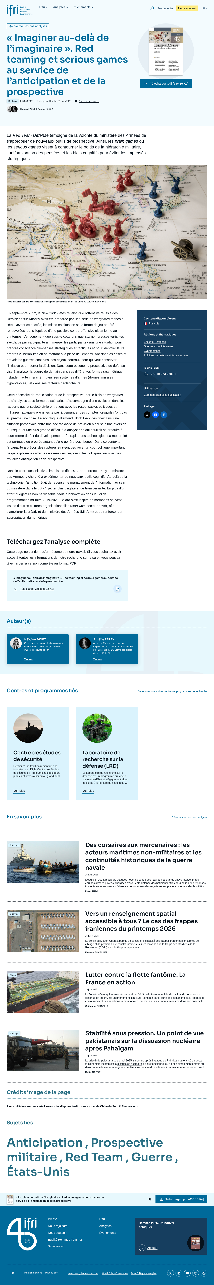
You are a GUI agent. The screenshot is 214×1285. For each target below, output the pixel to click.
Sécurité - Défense (155, 341)
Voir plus (28, 659)
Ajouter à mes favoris (89, 101)
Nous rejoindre (58, 1226)
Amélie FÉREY (45, 109)
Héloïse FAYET (27, 109)
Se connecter (165, 8)
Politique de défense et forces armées (166, 355)
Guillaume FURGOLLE (97, 1006)
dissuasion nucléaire (129, 1063)
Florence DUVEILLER (96, 952)
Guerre (152, 1157)
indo (97, 1060)
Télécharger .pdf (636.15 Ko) (169, 83)
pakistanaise (108, 1060)
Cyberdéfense (152, 350)
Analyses (59, 7)
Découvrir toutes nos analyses (189, 817)
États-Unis (38, 1172)
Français (154, 323)
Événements (82, 7)
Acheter (152, 1247)
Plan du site (51, 1272)
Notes (13, 975)
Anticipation (45, 1142)
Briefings (14, 845)
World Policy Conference (115, 1273)
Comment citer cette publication (162, 394)
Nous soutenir (187, 8)
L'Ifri (42, 7)
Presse (52, 1219)
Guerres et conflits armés (158, 346)
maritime (180, 997)
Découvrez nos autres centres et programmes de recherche (172, 691)
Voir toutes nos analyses (30, 26)
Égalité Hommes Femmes (65, 1239)
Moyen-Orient (108, 940)
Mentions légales (33, 1272)
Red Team (94, 1157)
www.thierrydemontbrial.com (83, 1273)
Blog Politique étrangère (143, 1273)
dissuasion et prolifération (36, 646)
